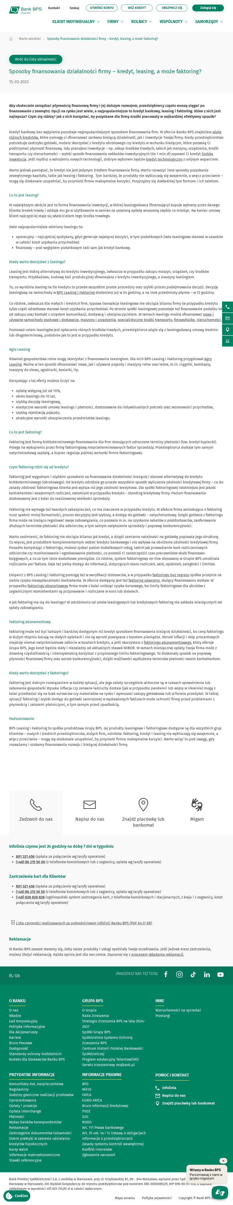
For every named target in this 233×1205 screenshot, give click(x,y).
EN (17, 975)
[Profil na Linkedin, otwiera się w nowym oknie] (206, 974)
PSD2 (86, 1111)
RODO (87, 1122)
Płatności (16, 1116)
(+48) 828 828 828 (30, 897)
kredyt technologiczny (164, 159)
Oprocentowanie (22, 1100)
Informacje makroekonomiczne (34, 1155)
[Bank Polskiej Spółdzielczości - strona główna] (27, 10)
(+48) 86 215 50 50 (30, 892)
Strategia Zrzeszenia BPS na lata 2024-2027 (113, 1024)
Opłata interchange (25, 1111)
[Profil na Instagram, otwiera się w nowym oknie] (179, 974)
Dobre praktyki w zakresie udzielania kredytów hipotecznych (39, 1141)
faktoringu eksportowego (48, 586)
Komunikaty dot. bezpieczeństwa (36, 1084)
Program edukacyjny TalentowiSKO (110, 1059)
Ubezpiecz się (172, 8)
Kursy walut (18, 1149)
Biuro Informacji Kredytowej (105, 1106)
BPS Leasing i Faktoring (76, 292)
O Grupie (89, 1010)
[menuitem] (76, 21)
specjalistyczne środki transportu (145, 320)
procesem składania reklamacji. (157, 954)
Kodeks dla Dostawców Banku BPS (37, 1059)
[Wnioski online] (227, 341)
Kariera (15, 1037)
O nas (13, 1010)
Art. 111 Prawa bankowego (103, 1127)
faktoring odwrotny (144, 580)
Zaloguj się (212, 8)
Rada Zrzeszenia (95, 1016)
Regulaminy (19, 1089)
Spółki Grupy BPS (96, 1032)
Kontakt (54, 8)
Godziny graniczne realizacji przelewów (41, 1095)
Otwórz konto (104, 8)
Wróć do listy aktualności (35, 59)
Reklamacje (18, 1127)
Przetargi (162, 1016)
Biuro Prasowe (20, 1043)
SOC (85, 1116)
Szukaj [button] (74, 8)
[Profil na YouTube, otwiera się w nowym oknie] (220, 974)
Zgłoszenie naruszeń (98, 1155)
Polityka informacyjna (27, 1026)
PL (11, 975)
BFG (85, 1084)
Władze (15, 1016)
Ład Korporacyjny (23, 1021)
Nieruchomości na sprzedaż (178, 1010)
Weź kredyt (140, 8)
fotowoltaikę (184, 320)
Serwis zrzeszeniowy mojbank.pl (108, 1065)
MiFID (86, 1089)
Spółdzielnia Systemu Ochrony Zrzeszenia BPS (107, 1040)
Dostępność (18, 1048)
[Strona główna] (11, 39)
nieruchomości (209, 320)
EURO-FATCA (92, 1100)
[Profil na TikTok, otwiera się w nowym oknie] (193, 974)
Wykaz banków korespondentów (35, 1122)
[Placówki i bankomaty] (227, 329)
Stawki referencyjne (25, 1160)
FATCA (86, 1095)
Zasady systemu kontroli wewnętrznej (113, 1144)
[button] (98, 21)
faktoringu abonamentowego (167, 642)
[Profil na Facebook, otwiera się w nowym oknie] (165, 974)
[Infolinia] (227, 307)
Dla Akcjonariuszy (23, 1032)
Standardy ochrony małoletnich (35, 1054)
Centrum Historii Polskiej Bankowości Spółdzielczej (112, 1051)
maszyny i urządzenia (98, 320)
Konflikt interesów (97, 1149)
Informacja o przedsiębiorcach (107, 1138)
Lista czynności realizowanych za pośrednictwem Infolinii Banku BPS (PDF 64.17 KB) (84, 923)
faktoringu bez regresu (170, 575)
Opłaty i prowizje (23, 1106)
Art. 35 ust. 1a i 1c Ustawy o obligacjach (114, 1133)
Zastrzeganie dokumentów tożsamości (40, 1133)
